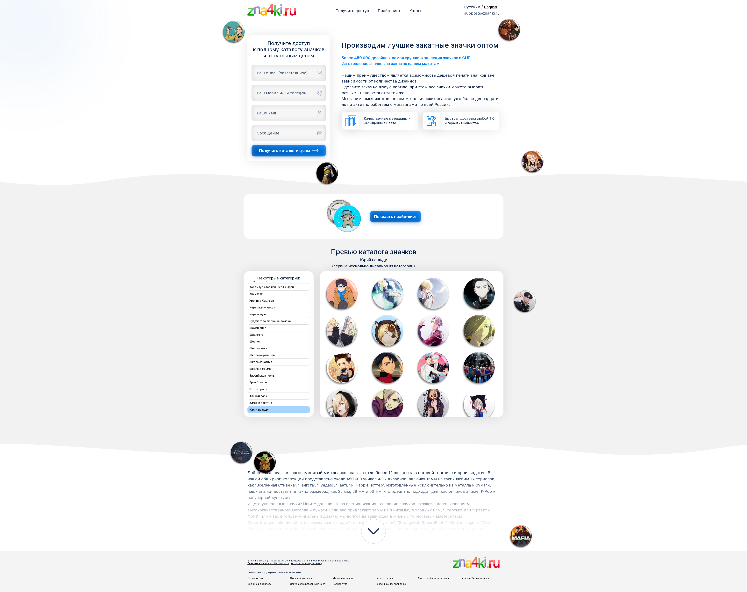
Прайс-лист (389, 10)
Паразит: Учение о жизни (475, 578)
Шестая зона (258, 348)
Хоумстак (256, 293)
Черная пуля (257, 314)
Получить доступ (352, 10)
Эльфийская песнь (262, 375)
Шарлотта (256, 334)
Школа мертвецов (262, 355)
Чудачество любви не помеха (270, 321)
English (490, 7)
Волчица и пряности (259, 583)
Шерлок (254, 341)
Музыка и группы (343, 578)
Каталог (416, 10)
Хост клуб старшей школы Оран (271, 287)
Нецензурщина (384, 578)
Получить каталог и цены (284, 150)
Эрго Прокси (258, 382)
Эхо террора (258, 389)
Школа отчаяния (260, 362)
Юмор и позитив (260, 402)
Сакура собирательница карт (307, 583)
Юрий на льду (259, 409)
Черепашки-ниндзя (262, 307)
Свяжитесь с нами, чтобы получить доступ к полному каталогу (284, 563)
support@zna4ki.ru (482, 13)
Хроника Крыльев (261, 300)
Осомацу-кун (255, 578)
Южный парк (258, 396)
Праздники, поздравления (391, 583)
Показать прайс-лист (395, 216)
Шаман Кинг (257, 327)
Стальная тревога (301, 578)
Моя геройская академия (433, 578)
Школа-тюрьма (260, 368)
